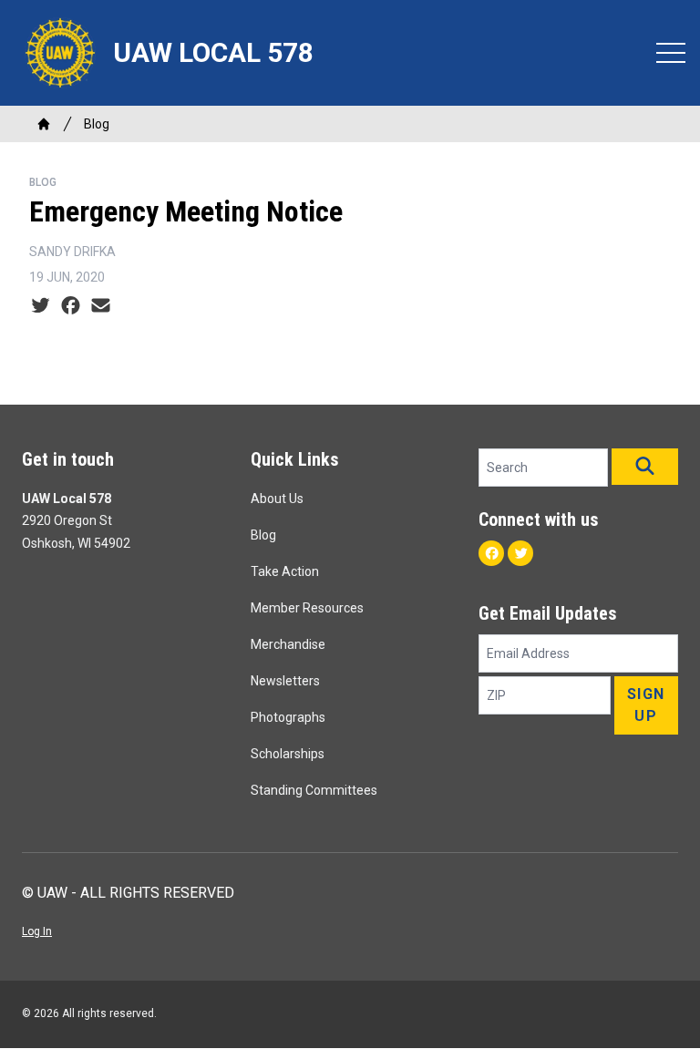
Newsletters (285, 681)
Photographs (288, 717)
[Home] (43, 124)
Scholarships (287, 753)
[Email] (100, 306)
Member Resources (307, 608)
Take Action (285, 571)
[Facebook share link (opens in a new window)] (70, 306)
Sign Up (646, 705)
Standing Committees (314, 790)
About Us (277, 498)
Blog (96, 124)
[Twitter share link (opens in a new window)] (40, 306)
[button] (645, 466)
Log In (37, 931)
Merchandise (288, 644)
